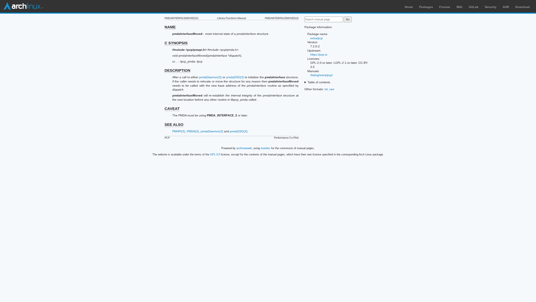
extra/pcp (316, 38)
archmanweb (244, 148)
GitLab (473, 7)
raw (331, 89)
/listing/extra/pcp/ (321, 75)
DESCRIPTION (177, 70)
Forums (444, 7)
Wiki (459, 7)
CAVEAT (172, 109)
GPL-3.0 (215, 154)
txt (326, 89)
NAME (170, 27)
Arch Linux (23, 6)
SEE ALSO (174, 124)
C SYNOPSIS (176, 43)
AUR (506, 7)
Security (490, 7)
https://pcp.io (318, 54)
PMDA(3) (193, 131)
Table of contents (319, 82)
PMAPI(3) (178, 131)
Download (522, 7)
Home (409, 7)
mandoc (265, 148)
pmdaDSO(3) (235, 77)
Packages (426, 7)
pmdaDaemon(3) (210, 77)
